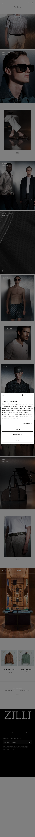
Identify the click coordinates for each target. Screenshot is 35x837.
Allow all (17, 429)
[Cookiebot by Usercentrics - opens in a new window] (22, 395)
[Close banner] (32, 395)
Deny (17, 440)
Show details (26, 423)
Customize (16, 434)
